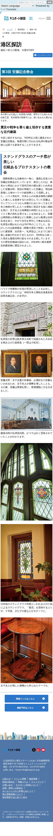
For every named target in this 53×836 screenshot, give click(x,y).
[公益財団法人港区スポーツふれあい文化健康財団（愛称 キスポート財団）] (14, 18)
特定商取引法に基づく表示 (14, 797)
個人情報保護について (12, 794)
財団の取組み (8, 782)
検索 (50, 2)
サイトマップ (37, 782)
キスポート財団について (27, 785)
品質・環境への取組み (12, 788)
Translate (11, 9)
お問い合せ (7, 785)
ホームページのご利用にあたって (17, 791)
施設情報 (33, 778)
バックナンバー (44, 55)
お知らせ (6, 778)
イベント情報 (20, 778)
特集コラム (23, 782)
